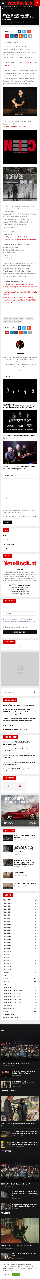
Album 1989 (7, 912)
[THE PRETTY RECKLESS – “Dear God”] (8, 886)
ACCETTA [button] (16, 1274)
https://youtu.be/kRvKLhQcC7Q (16, 237)
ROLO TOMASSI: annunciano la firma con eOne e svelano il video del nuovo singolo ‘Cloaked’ (20, 406)
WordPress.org (7, 549)
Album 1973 (7, 900)
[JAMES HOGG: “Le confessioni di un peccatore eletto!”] (20, 1108)
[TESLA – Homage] (8, 875)
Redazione (7, 22)
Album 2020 (7, 951)
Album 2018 (7, 945)
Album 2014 (7, 933)
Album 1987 (7, 909)
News (4, 12)
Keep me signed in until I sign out (15, 627)
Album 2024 (7, 963)
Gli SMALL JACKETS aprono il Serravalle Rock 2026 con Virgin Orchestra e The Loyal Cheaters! (19, 720)
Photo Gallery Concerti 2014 (12, 999)
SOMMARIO (8, 12)
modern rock (29, 318)
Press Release (7, 1005)
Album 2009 (7, 921)
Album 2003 (7, 918)
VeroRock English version (10, 1017)
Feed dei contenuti (9, 540)
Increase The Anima (18, 318)
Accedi (5, 535)
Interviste (6, 978)
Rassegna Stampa (8, 1091)
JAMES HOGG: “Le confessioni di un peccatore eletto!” (18, 1123)
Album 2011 (7, 924)
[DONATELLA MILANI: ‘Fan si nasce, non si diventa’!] (20, 1231)
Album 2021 (7, 954)
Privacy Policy (12, 621)
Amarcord (6, 972)
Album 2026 (7, 969)
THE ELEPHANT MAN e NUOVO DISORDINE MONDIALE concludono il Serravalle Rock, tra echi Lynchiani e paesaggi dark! (19, 712)
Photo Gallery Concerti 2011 (12, 993)
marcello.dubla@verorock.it (20, 594)
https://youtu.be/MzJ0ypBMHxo (25, 239)
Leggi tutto (6, 1274)
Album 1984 (7, 906)
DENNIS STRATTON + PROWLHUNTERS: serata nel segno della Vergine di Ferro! (19, 468)
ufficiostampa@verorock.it (20, 587)
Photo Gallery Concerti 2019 (12, 1002)
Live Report (6, 981)
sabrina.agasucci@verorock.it (20, 589)
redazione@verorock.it (23, 585)
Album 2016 (7, 939)
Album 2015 (7, 936)
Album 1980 (7, 903)
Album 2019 (7, 948)
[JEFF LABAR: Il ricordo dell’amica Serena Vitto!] (6, 1256)
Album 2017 (7, 942)
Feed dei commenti (9, 544)
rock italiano (18, 321)
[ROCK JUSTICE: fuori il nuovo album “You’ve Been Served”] (6, 1084)
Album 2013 (7, 930)
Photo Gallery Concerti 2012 (12, 996)
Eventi (5, 975)
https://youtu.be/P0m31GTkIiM (16, 127)
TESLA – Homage (8, 725)
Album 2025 (7, 966)
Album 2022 (7, 957)
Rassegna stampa (8, 1008)
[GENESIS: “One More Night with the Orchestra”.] (8, 838)
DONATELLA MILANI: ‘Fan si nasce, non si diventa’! (16, 1246)
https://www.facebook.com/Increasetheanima (18, 284)
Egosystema (7, 318)
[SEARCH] (35, 692)
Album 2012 (7, 927)
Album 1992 (7, 915)
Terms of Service (13, 518)
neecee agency (7, 321)
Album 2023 (7, 960)
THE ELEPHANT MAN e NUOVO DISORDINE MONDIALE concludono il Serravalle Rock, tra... (25, 1193)
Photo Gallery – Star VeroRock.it (13, 990)
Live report (6, 1151)
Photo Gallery (7, 987)
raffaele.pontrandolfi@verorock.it (20, 591)
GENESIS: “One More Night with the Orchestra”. (18, 705)
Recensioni (6, 1011)
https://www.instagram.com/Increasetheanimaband (20, 287)
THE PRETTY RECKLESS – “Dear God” (15, 730)
